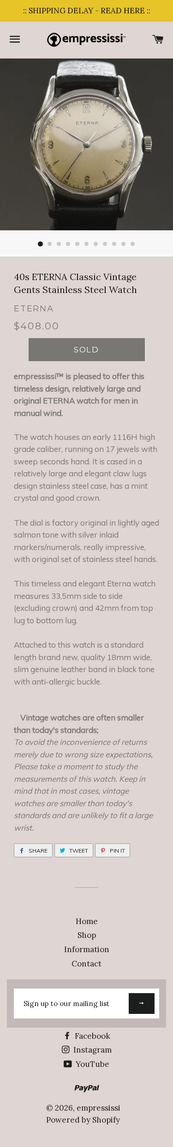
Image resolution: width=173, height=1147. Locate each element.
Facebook (91, 1036)
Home (87, 921)
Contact (86, 964)
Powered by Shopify (83, 1120)
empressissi (98, 1108)
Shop (87, 935)
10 (123, 244)
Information (86, 949)
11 (132, 244)
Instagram (92, 1050)
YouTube (91, 1064)
